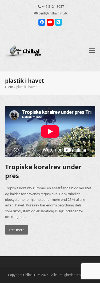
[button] (92, 50)
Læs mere (16, 229)
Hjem (9, 87)
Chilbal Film (31, 275)
